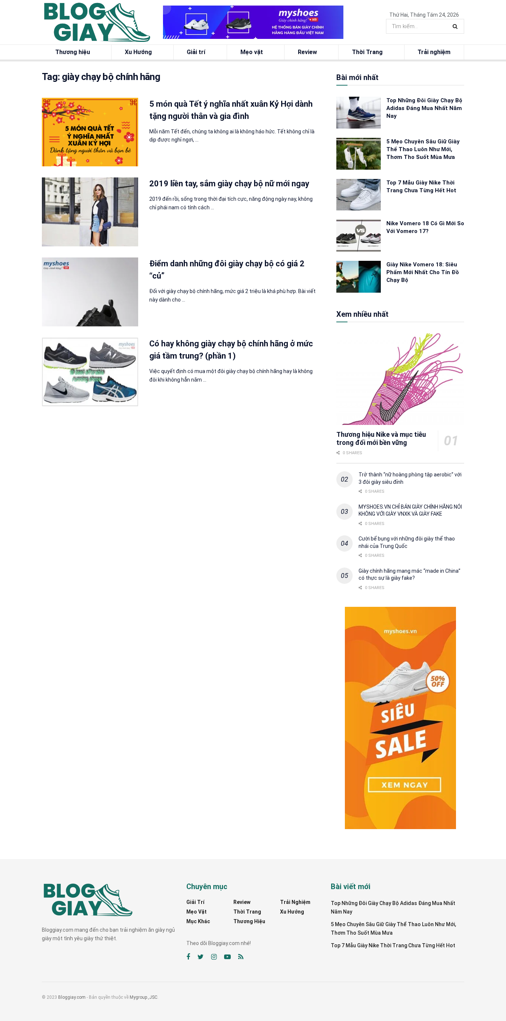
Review (307, 52)
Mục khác (198, 921)
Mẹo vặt (251, 52)
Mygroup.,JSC (143, 997)
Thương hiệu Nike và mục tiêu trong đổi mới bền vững (381, 438)
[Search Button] (456, 26)
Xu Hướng (138, 52)
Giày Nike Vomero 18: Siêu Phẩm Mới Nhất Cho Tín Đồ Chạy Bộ (422, 272)
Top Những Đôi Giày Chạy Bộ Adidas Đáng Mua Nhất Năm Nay (424, 108)
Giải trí (196, 52)
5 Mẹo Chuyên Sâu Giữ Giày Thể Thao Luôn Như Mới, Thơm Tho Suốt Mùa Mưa (423, 149)
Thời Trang (367, 52)
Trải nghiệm (433, 52)
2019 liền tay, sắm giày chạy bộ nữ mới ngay (229, 183)
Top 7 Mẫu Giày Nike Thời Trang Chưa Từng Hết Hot (393, 945)
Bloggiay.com (72, 997)
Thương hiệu (72, 52)
